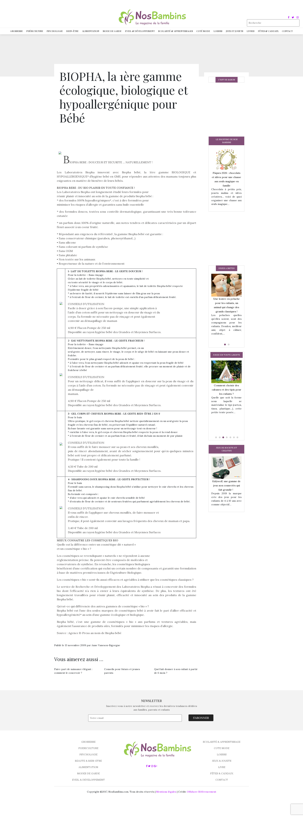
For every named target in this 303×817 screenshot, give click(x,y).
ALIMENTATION (88, 767)
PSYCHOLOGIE (88, 754)
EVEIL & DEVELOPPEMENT (88, 779)
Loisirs (218, 30)
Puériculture (34, 30)
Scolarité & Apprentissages (175, 30)
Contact (287, 30)
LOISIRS (222, 754)
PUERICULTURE (88, 748)
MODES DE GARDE (88, 773)
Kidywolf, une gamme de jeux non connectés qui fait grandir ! (226, 485)
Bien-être (72, 30)
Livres (250, 30)
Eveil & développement (140, 30)
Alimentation (90, 30)
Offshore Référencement (201, 791)
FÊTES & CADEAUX (221, 773)
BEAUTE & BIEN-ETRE (88, 760)
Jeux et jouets (234, 30)
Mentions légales (166, 791)
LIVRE (221, 767)
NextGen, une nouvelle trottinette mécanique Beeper (238, 393)
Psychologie (55, 30)
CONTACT (222, 779)
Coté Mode (203, 30)
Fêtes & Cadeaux (268, 30)
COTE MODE (221, 748)
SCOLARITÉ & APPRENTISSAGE (221, 741)
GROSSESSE (88, 741)
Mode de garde (112, 30)
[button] (224, 344)
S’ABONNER (201, 718)
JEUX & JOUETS (221, 760)
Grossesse (16, 30)
